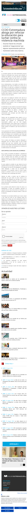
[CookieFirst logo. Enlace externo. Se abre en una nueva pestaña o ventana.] (1, 494)
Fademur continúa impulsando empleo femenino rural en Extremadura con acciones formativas (15, 436)
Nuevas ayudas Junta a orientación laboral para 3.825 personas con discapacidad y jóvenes (15, 409)
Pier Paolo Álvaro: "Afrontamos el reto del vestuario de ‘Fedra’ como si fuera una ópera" (13, 461)
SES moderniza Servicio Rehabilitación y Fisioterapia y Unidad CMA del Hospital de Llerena (15, 388)
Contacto (5, 485)
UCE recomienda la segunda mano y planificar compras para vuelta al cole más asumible (15, 429)
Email (2, 220)
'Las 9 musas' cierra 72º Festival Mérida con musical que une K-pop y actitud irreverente (15, 395)
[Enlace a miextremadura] (14, 3)
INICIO (5, 24)
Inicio (2, 27)
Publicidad (5, 489)
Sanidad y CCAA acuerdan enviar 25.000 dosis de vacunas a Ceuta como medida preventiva (15, 416)
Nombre (2, 214)
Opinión (2, 227)
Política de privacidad (22, 493)
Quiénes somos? (6, 482)
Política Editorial (6, 484)
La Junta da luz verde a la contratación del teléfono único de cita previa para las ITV (15, 381)
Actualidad (7, 27)
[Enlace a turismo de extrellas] (14, 7)
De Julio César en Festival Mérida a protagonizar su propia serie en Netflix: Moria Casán (15, 402)
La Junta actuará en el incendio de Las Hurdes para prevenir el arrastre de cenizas (15, 422)
